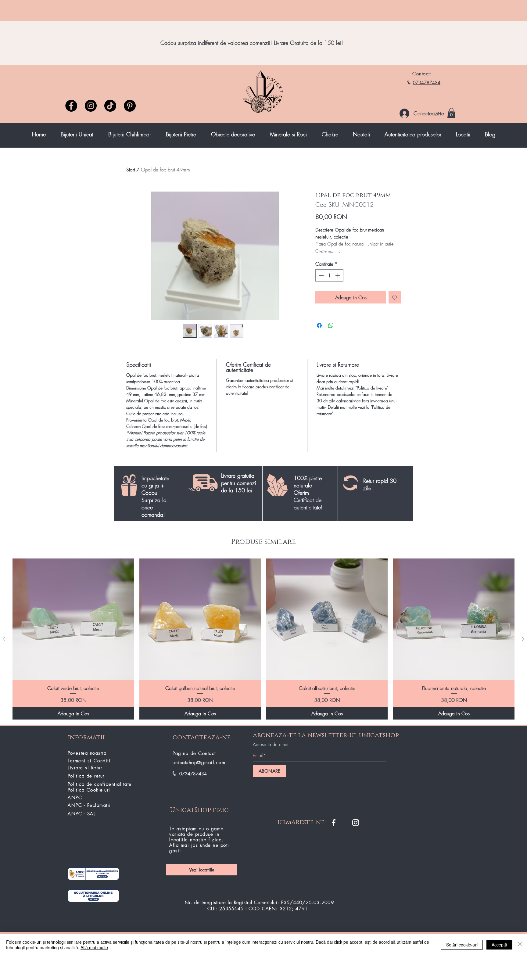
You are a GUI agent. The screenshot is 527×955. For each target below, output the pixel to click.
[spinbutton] (329, 275)
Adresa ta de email (271, 744)
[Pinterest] (130, 106)
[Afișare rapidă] (73, 619)
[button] (451, 113)
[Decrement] (320, 275)
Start (130, 169)
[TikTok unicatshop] (110, 106)
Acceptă (499, 945)
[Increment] (338, 275)
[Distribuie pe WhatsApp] (331, 325)
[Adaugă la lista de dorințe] (395, 297)
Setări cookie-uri (462, 945)
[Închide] (519, 944)
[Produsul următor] (523, 639)
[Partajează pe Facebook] (319, 325)
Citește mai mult (328, 251)
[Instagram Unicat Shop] (355, 822)
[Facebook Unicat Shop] (333, 822)
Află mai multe (94, 947)
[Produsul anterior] (3, 639)
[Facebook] (71, 106)
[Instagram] (91, 106)
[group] (263, 639)
